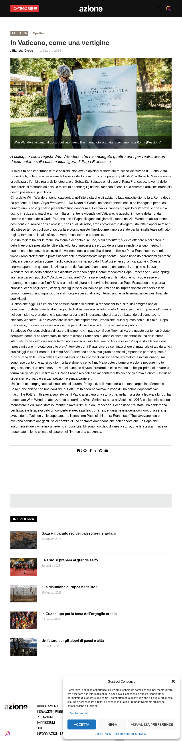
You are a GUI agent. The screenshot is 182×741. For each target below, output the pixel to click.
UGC (40, 728)
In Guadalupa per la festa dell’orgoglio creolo (79, 614)
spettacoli (40, 33)
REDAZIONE (45, 717)
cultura (19, 33)
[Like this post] (85, 451)
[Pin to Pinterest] (100, 451)
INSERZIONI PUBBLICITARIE (57, 712)
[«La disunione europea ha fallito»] (23, 593)
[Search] (159, 9)
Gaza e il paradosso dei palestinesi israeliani (79, 533)
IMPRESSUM (46, 723)
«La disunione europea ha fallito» (69, 587)
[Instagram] (169, 8)
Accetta (81, 724)
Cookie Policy (103, 733)
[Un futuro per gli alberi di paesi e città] (23, 647)
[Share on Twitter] (95, 451)
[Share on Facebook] (91, 451)
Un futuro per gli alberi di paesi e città (73, 641)
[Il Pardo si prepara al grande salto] (23, 567)
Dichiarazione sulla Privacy (129, 733)
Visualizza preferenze (152, 724)
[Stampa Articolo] (78, 451)
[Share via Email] (106, 451)
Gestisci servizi (79, 713)
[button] (173, 681)
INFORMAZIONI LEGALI (54, 734)
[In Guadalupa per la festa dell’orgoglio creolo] (23, 620)
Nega (112, 724)
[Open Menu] (24, 8)
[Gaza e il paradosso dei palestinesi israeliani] (23, 540)
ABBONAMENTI (48, 706)
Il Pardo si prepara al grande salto (70, 560)
